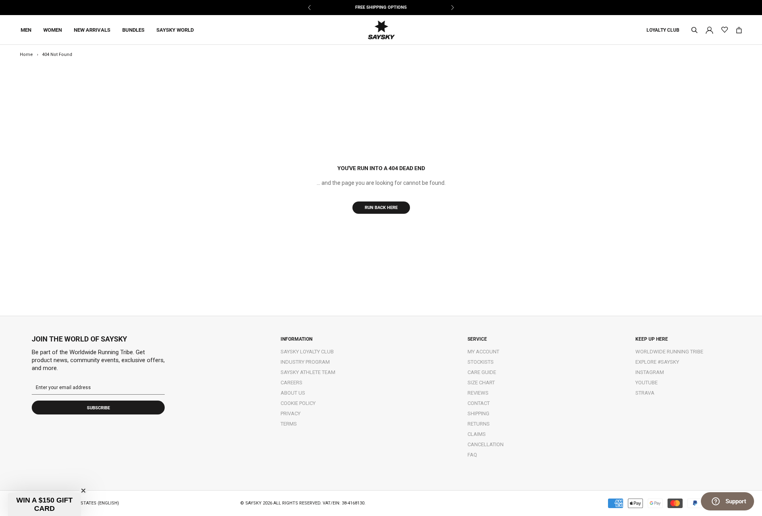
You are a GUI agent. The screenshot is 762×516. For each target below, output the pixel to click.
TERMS (289, 424)
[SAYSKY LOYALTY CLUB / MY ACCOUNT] (709, 29)
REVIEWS (478, 393)
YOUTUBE (646, 383)
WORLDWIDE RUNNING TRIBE (669, 352)
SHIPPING (478, 413)
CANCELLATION (486, 444)
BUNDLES (133, 30)
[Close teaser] (83, 491)
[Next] (452, 7)
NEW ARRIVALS (92, 30)
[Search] (694, 30)
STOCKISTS (481, 362)
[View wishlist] (724, 30)
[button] (44, 504)
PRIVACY (290, 413)
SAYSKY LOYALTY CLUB (307, 352)
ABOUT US (293, 393)
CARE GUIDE (482, 372)
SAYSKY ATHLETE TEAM (308, 372)
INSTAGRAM (649, 372)
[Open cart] (739, 30)
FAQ (472, 455)
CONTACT (479, 403)
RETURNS (479, 424)
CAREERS (291, 383)
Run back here (381, 207)
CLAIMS (477, 434)
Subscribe (98, 407)
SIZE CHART (481, 383)
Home (26, 54)
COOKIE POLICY (298, 403)
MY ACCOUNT (483, 352)
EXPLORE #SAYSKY (657, 362)
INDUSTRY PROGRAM (305, 362)
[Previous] (310, 7)
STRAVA (644, 393)
